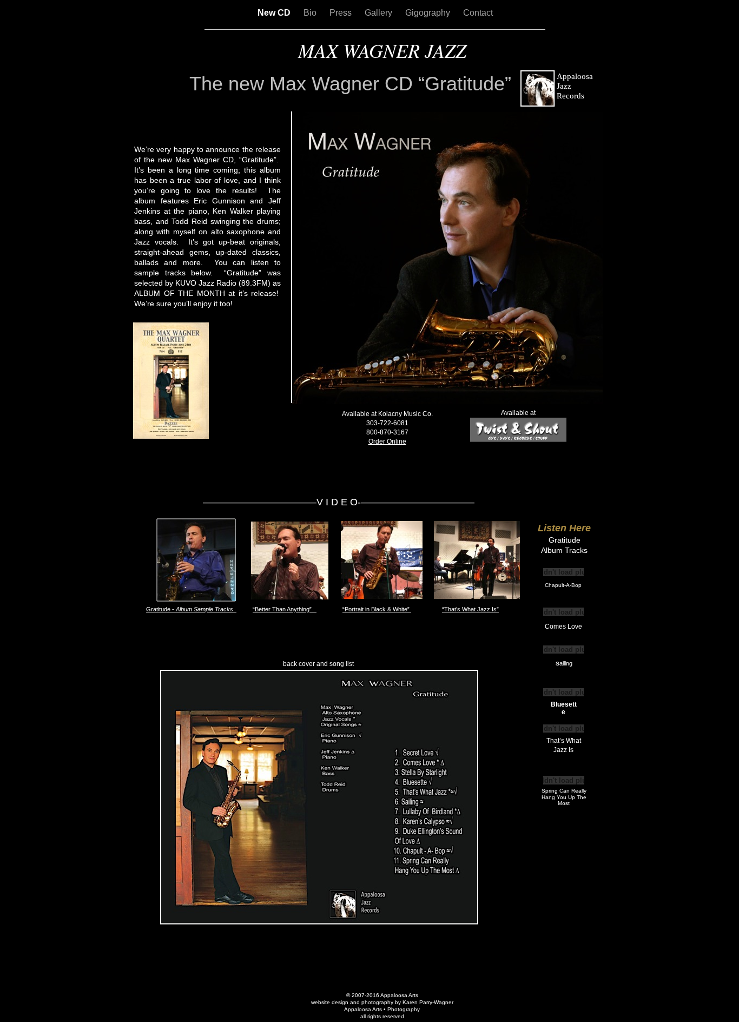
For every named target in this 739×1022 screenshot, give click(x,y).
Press (341, 12)
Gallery (379, 12)
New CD (275, 12)
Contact (478, 12)
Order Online (387, 441)
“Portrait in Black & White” (376, 609)
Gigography (428, 12)
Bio (311, 12)
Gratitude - (191, 609)
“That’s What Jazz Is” (470, 609)
